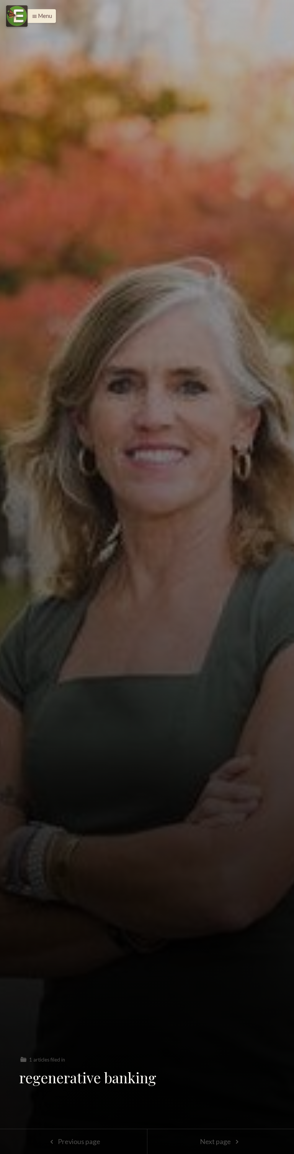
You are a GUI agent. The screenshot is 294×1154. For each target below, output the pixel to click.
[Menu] (17, 16)
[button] (40, 16)
